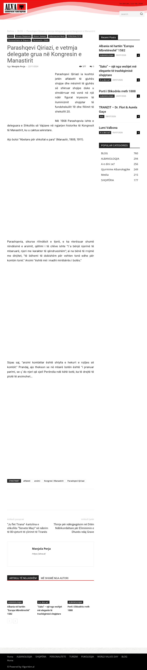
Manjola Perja (18, 66)
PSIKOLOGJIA (87, 656)
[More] (44, 502)
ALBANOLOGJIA (15, 602)
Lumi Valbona (108, 127)
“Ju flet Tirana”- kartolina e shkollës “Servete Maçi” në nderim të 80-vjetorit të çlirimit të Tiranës (27, 528)
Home (10, 656)
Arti (101, 116)
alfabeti (26, 480)
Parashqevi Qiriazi (75, 480)
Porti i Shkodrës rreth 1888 (117, 91)
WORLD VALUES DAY (107, 656)
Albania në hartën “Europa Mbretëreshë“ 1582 (18, 610)
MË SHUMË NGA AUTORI (54, 578)
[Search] (141, 14)
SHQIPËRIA (40, 656)
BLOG (20, 31)
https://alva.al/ (39, 554)
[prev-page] (9, 621)
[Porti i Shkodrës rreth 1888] (81, 594)
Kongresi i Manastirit (53, 480)
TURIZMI (73, 656)
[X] (19, 502)
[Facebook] (10, 502)
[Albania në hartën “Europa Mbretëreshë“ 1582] (20, 594)
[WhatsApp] (35, 502)
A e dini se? (43, 602)
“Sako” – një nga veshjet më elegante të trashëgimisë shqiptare (49, 610)
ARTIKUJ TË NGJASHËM (23, 578)
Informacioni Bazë (57, 36)
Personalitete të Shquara (19, 40)
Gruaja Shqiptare (23, 36)
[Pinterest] (27, 502)
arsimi (37, 480)
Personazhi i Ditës (40, 40)
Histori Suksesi (40, 36)
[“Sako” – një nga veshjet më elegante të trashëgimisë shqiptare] (50, 594)
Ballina (10, 31)
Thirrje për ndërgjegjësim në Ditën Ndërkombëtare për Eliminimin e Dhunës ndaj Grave (74, 528)
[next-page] (15, 621)
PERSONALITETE (74, 36)
